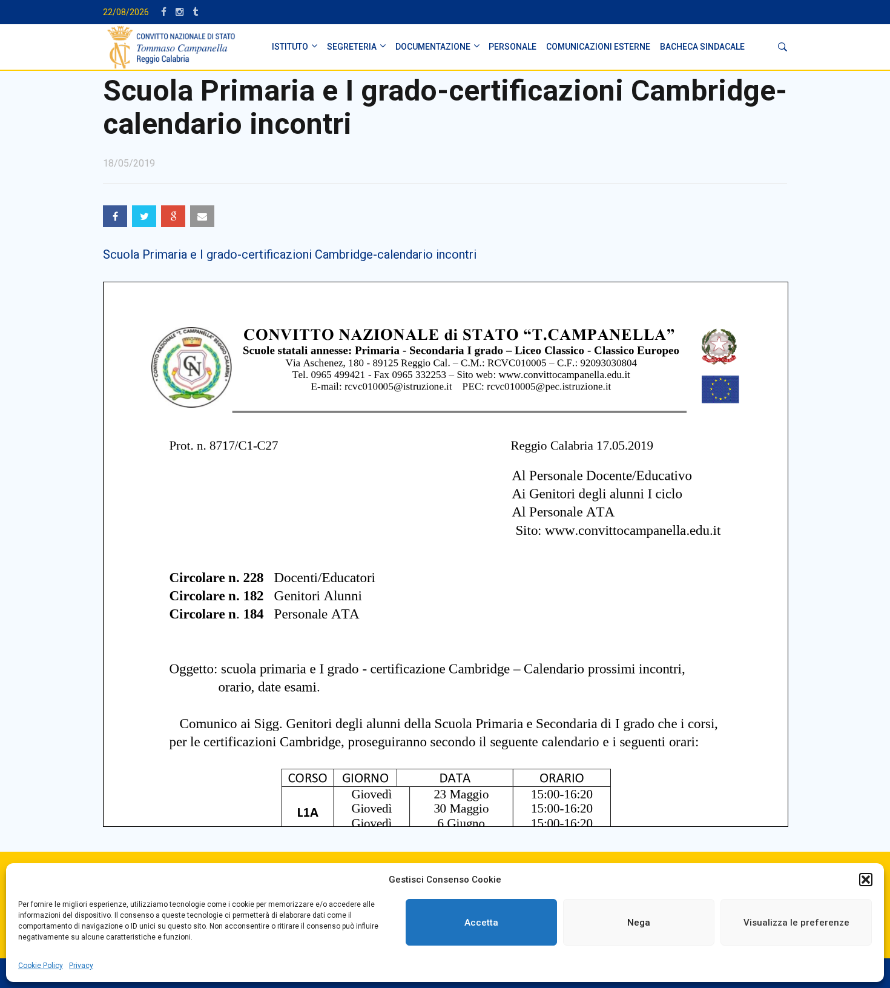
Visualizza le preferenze (796, 922)
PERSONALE (512, 46)
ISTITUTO (290, 46)
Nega (638, 922)
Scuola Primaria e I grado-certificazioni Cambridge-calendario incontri (289, 254)
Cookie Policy (40, 965)
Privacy (81, 965)
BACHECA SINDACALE (702, 46)
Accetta (481, 922)
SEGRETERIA (352, 46)
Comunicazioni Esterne (598, 46)
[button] (866, 880)
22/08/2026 (126, 12)
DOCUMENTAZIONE (432, 46)
